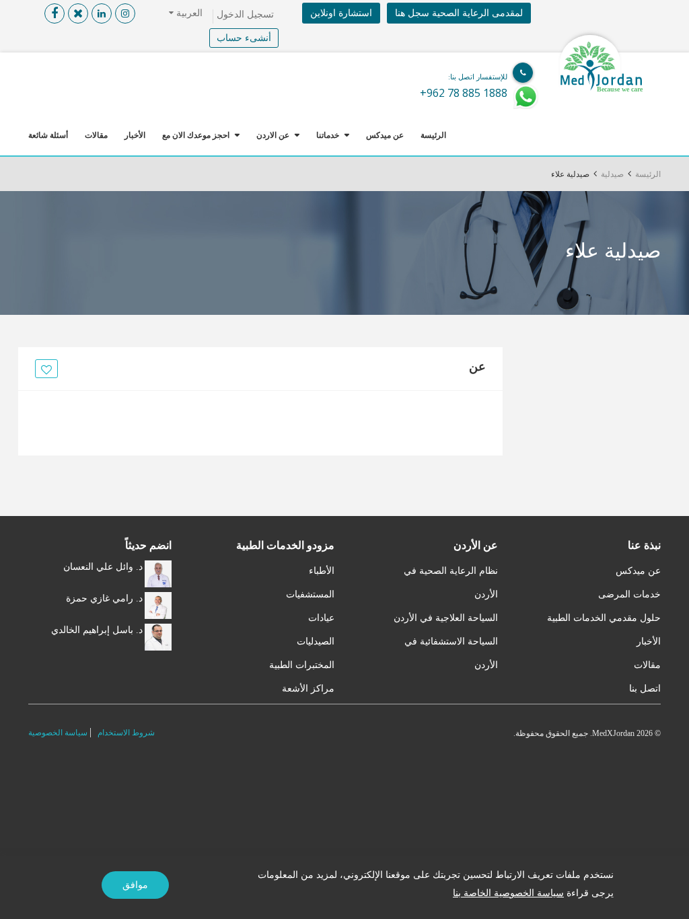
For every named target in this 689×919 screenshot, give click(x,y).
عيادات (321, 618)
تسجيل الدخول (245, 14)
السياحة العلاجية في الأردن (446, 618)
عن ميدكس (385, 135)
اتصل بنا (645, 689)
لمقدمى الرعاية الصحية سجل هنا (459, 13)
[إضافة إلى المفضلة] (44, 369)
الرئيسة (433, 135)
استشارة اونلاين (341, 13)
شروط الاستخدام (126, 732)
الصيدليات (315, 641)
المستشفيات (310, 594)
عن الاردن (272, 135)
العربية (188, 13)
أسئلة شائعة (48, 135)
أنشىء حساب (244, 38)
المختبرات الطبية (301, 665)
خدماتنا (327, 135)
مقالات (96, 135)
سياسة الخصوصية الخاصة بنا (508, 893)
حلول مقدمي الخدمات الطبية (604, 618)
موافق (135, 885)
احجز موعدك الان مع (195, 135)
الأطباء (321, 571)
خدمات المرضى (629, 594)
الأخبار (134, 135)
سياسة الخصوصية (57, 732)
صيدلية (612, 174)
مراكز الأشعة (308, 689)
